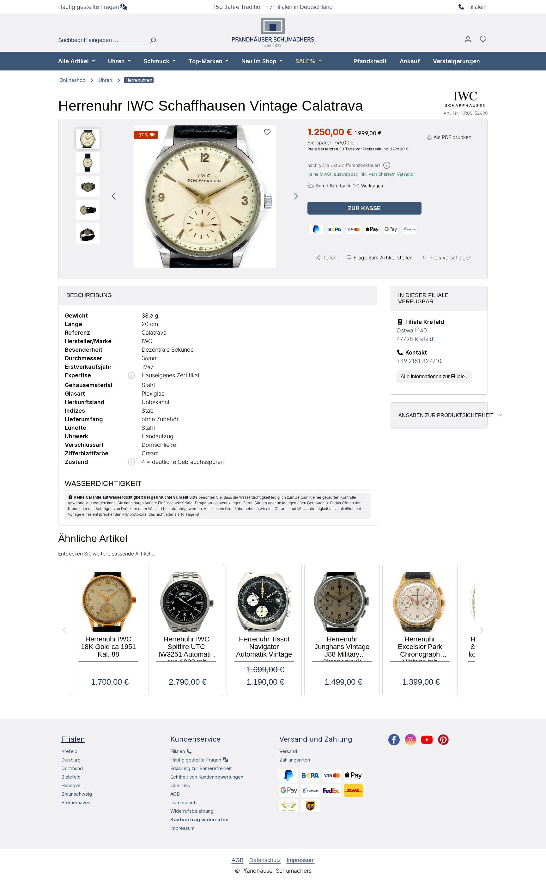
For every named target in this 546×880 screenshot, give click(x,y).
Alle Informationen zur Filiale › (434, 376)
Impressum (182, 828)
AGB (175, 794)
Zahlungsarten (294, 760)
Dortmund (72, 768)
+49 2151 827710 (419, 361)
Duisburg (71, 760)
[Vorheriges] (113, 196)
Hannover (71, 785)
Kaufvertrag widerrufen (199, 819)
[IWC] (465, 99)
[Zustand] (131, 462)
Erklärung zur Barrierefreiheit (201, 768)
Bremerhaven (75, 802)
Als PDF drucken (452, 137)
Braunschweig (76, 794)
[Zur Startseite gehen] (273, 32)
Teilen (330, 257)
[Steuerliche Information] (387, 166)
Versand (405, 174)
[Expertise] (131, 376)
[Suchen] (150, 40)
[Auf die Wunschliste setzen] (267, 132)
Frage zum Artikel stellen (383, 257)
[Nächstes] (296, 196)
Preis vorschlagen (450, 257)
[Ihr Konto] (468, 40)
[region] (186, 196)
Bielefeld (71, 777)
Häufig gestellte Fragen (88, 6)
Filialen (476, 6)
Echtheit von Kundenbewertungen (206, 777)
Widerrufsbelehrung (191, 811)
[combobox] (101, 40)
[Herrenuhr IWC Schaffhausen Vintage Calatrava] (205, 196)
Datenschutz (184, 802)
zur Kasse (364, 208)
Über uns (180, 785)
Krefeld (69, 751)
